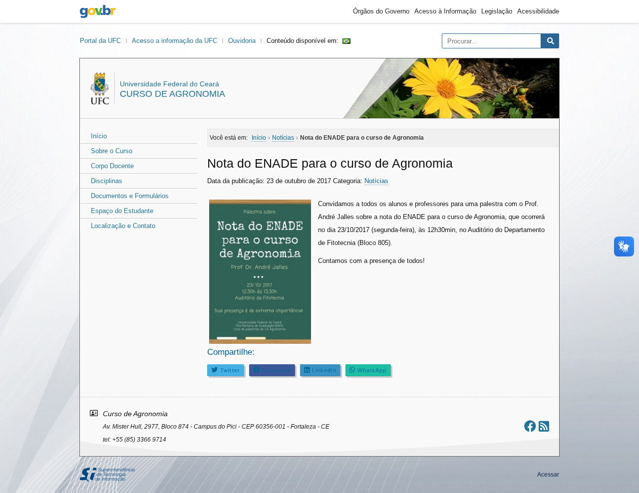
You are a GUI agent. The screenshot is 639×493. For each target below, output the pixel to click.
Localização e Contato (123, 226)
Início (99, 136)
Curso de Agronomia (172, 94)
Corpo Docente (112, 166)
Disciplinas (106, 181)
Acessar (548, 474)
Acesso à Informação (445, 11)
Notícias (376, 181)
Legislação (496, 11)
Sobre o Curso (111, 151)
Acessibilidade (538, 11)
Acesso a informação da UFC (174, 40)
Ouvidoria (242, 40)
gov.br (98, 11)
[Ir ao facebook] (530, 426)
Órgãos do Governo (381, 11)
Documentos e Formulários (130, 196)
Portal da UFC (100, 40)
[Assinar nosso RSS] (544, 426)
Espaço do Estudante (122, 211)
